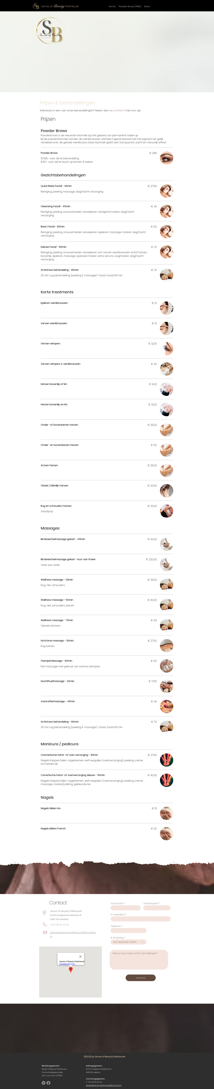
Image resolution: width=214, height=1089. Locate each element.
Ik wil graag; (117, 937)
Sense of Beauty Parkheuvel (54, 1069)
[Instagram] (43, 1083)
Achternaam (151, 903)
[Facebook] (48, 1083)
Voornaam (117, 903)
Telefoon (116, 926)
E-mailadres (118, 914)
